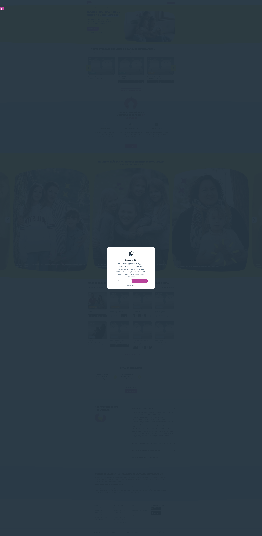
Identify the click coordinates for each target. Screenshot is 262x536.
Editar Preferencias (122, 281)
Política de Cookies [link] (131, 285)
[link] (2, 8)
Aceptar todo (139, 281)
